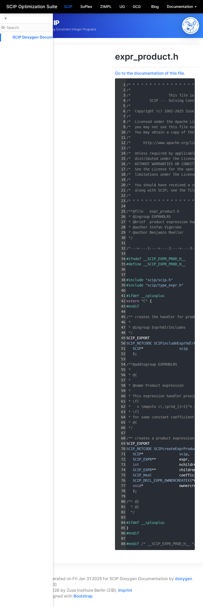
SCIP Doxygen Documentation (40, 37)
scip (183, 348)
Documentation (180, 6)
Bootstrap (83, 596)
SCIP (68, 6)
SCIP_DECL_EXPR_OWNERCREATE (160, 480)
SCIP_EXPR (142, 459)
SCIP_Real (142, 475)
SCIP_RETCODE (139, 343)
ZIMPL (106, 6)
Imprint (125, 590)
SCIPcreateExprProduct (176, 449)
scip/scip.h (159, 280)
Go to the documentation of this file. (150, 73)
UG (122, 6)
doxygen (183, 578)
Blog (155, 6)
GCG (137, 6)
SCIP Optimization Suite (31, 6)
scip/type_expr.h (164, 285)
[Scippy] (190, 25)
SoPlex (86, 6)
